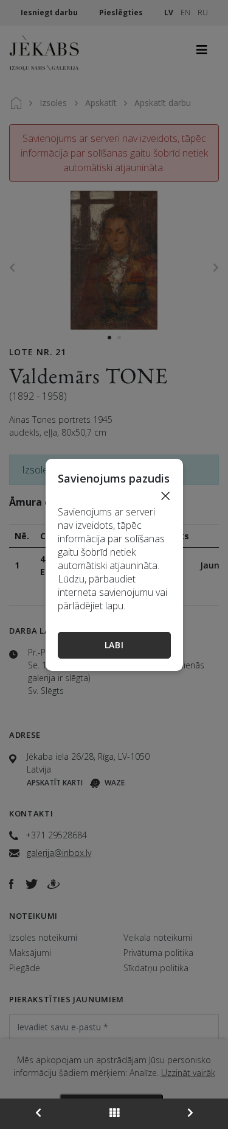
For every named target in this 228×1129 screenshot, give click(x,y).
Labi (114, 645)
